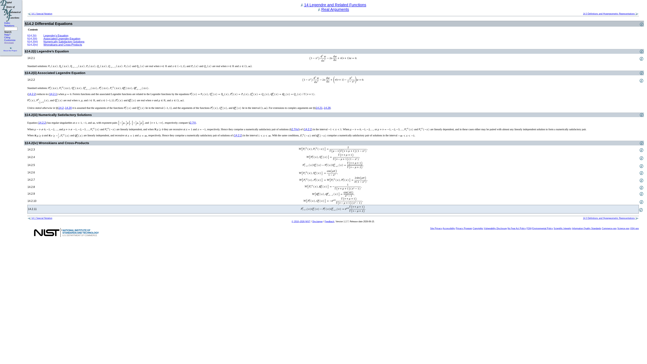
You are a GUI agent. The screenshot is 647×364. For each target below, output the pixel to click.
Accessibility (449, 228)
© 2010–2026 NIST (301, 221)
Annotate (9, 42)
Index (7, 23)
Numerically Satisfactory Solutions (63, 41)
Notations (9, 25)
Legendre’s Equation (55, 35)
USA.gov (634, 228)
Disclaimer (317, 221)
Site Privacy (436, 228)
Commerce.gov (609, 228)
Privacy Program (464, 228)
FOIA (529, 228)
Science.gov (623, 228)
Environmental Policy (542, 228)
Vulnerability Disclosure (495, 228)
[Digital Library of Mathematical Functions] (11, 11)
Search (7, 32)
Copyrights (478, 228)
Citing (7, 37)
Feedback (329, 221)
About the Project (10, 51)
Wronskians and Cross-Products (62, 44)
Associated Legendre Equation (61, 38)
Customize (10, 40)
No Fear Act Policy (516, 228)
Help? (7, 34)
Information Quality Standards (586, 228)
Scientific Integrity (562, 228)
